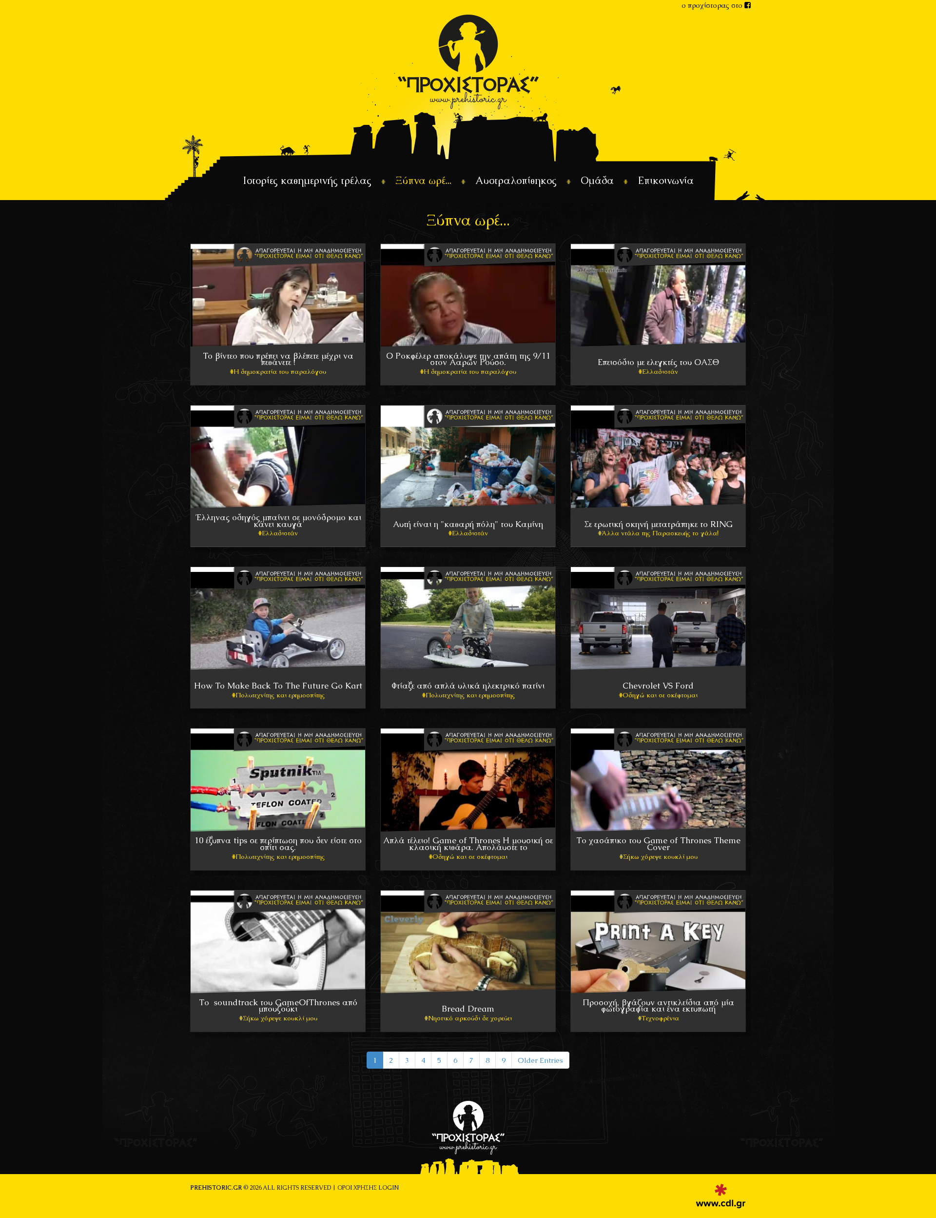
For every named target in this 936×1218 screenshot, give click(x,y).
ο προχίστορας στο (713, 5)
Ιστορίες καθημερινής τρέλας (307, 180)
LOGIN (388, 1188)
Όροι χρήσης (357, 1188)
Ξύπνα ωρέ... (423, 180)
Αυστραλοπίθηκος (516, 180)
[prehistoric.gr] (468, 61)
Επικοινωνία (666, 180)
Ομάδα (597, 180)
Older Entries (540, 1060)
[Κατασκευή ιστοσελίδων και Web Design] (721, 1196)
